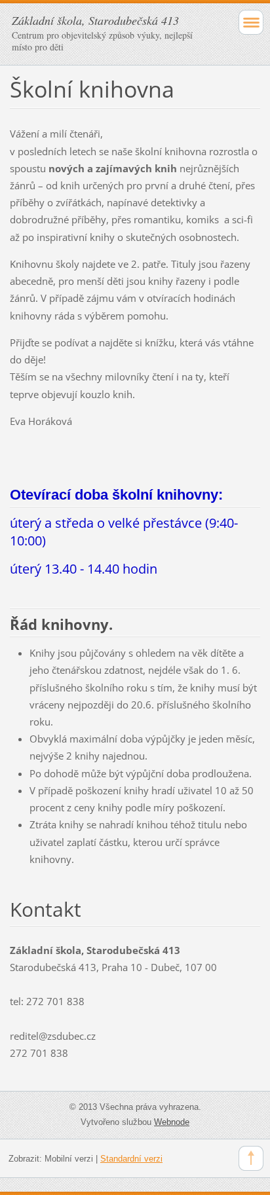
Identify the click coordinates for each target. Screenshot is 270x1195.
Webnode (171, 1122)
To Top (251, 1158)
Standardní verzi (131, 1159)
